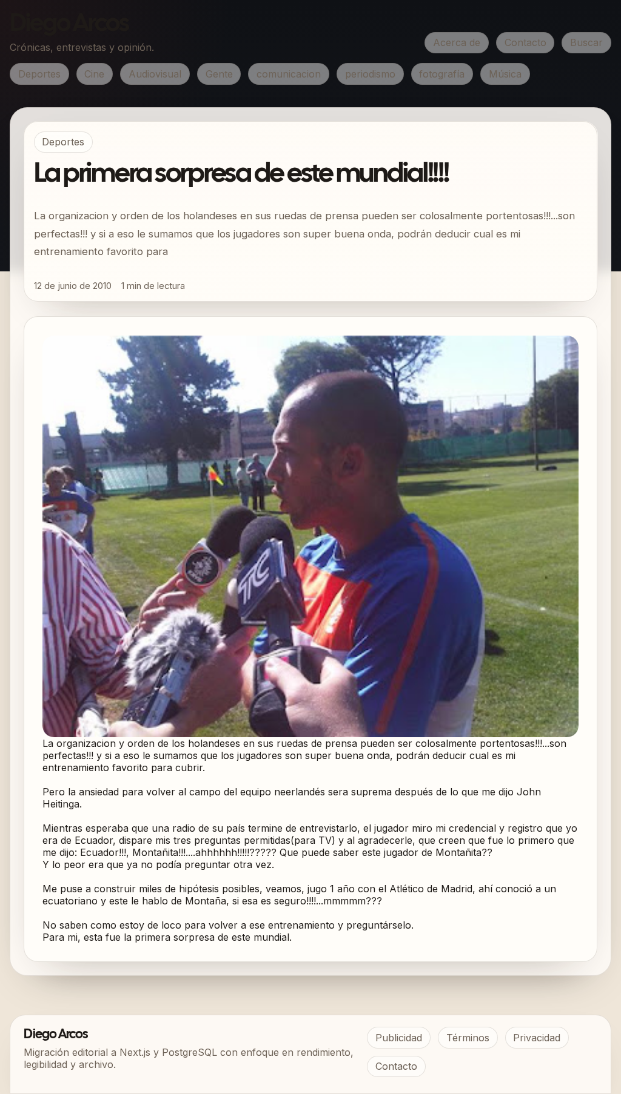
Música (505, 74)
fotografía (442, 74)
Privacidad (536, 1038)
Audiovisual (155, 74)
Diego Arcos (69, 24)
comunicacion (289, 74)
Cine (94, 74)
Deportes (39, 74)
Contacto (525, 42)
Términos (467, 1038)
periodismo (370, 74)
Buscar (586, 42)
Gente (219, 74)
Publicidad (398, 1038)
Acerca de (456, 42)
